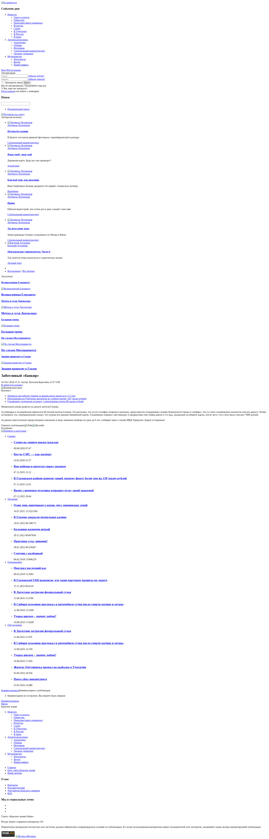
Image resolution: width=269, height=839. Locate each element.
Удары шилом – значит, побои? (35, 616)
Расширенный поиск (18, 109)
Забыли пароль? (36, 79)
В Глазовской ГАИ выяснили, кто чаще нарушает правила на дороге (60, 580)
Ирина (11, 203)
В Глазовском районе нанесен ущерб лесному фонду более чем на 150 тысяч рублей (70, 478)
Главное (11, 767)
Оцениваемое (14, 562)
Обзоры (18, 45)
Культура (18, 25)
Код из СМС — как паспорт (33, 454)
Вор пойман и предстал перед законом (40, 466)
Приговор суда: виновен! (30, 541)
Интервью (19, 48)
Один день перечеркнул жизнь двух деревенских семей (50, 505)
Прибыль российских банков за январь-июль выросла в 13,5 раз (41, 395)
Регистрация (8, 91)
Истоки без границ (17, 131)
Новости (12, 14)
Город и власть (21, 17)
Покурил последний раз (30, 568)
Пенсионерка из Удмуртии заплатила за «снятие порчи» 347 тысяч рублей (46, 398)
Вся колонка (14, 271)
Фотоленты (20, 59)
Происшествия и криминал (28, 23)
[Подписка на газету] (13, 114)
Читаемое (12, 499)
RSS (9, 793)
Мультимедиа (14, 56)
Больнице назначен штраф (32, 529)
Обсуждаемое (14, 625)
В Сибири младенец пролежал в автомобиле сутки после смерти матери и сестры (68, 604)
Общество (19, 20)
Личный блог (14, 263)
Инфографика (21, 65)
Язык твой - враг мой (19, 154)
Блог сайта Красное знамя (21, 770)
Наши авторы (14, 773)
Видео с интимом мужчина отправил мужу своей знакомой (54, 490)
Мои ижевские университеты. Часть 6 (28, 251)
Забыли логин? (36, 76)
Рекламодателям (16, 788)
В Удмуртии (20, 31)
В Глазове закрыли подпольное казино (40, 517)
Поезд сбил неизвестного (30, 679)
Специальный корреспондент (29, 51)
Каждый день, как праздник (23, 180)
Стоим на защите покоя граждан (36, 442)
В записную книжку (12, 385)
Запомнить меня (13, 82)
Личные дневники (23, 53)
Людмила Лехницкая (18, 125)
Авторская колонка (17, 39)
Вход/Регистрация (11, 70)
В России (19, 34)
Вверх (4, 703)
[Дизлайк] (38, 425)
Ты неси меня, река (18, 228)
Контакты (12, 785)
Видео (17, 62)
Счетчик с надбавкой (28, 553)
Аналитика (20, 42)
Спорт (17, 28)
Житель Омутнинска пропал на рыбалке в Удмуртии (50, 667)
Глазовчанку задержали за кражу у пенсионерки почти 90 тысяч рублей (45, 401)
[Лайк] (29, 425)
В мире (17, 37)
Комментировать (10, 690)
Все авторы (28, 271)
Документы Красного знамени (23, 790)
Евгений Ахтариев (17, 245)
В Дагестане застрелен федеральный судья (42, 592)
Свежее (11, 436)
